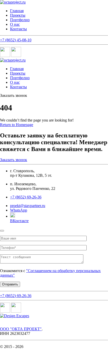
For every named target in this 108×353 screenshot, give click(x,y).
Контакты (18, 29)
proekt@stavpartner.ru (27, 205)
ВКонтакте (19, 221)
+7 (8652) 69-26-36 (15, 295)
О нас (15, 24)
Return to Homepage (16, 125)
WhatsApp (18, 210)
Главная (17, 11)
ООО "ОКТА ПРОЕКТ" (21, 329)
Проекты (17, 15)
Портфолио (20, 20)
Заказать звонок (13, 160)
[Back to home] (13, 2)
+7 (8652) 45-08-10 (15, 40)
